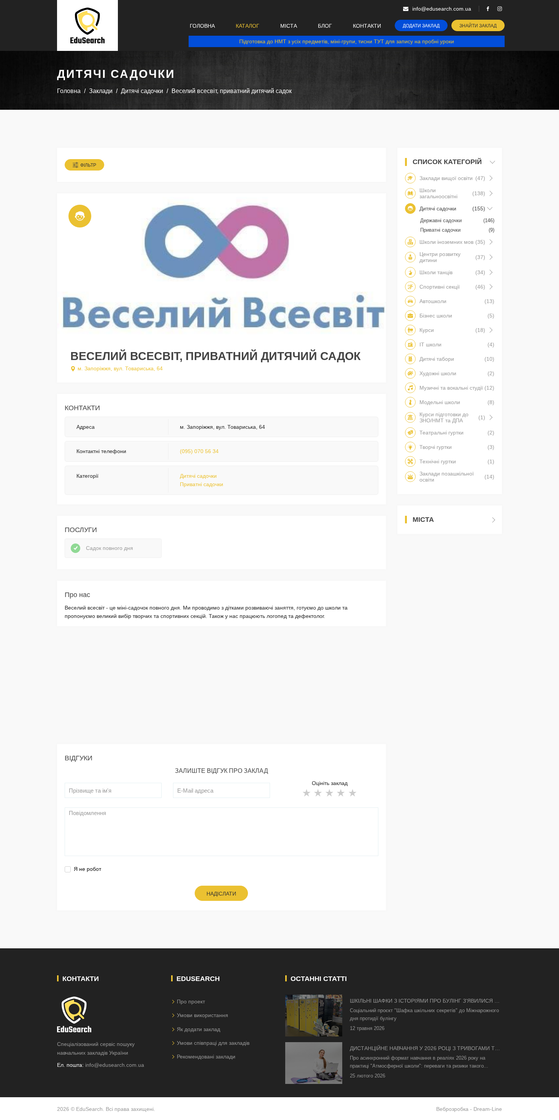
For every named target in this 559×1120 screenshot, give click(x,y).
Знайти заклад (478, 25)
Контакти (367, 26)
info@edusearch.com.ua (114, 1065)
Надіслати (221, 894)
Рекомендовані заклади (206, 1057)
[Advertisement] (221, 691)
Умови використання (202, 1015)
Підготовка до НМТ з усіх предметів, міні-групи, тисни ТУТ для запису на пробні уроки (346, 41)
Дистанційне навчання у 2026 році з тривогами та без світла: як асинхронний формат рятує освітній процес (424, 1048)
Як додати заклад (198, 1029)
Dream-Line (487, 1109)
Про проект (191, 1001)
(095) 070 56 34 (199, 451)
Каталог (247, 26)
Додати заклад (421, 25)
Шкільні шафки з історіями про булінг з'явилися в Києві (424, 1001)
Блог (325, 26)
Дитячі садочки (198, 476)
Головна (202, 26)
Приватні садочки (201, 484)
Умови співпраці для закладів (213, 1043)
